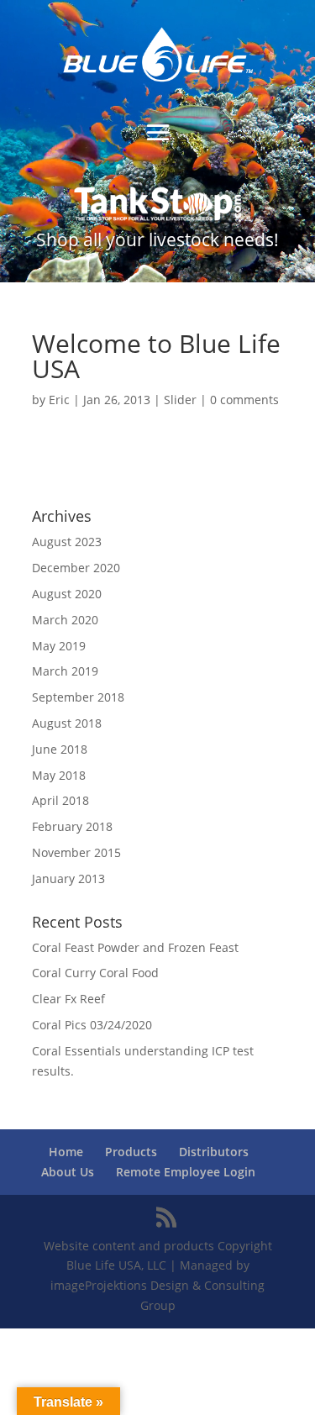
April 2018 (60, 800)
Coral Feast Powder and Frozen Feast (135, 947)
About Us (67, 1172)
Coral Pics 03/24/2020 (92, 1025)
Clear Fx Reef (68, 999)
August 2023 (67, 542)
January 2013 (68, 878)
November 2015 (76, 852)
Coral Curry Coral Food (95, 973)
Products (131, 1152)
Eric (59, 400)
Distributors (214, 1152)
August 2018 (67, 723)
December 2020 (76, 568)
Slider (180, 400)
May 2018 (59, 775)
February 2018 (72, 826)
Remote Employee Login (185, 1172)
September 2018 (78, 697)
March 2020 (65, 620)
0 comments (244, 400)
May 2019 (59, 646)
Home (66, 1152)
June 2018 (59, 749)
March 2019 (65, 671)
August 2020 (67, 594)
